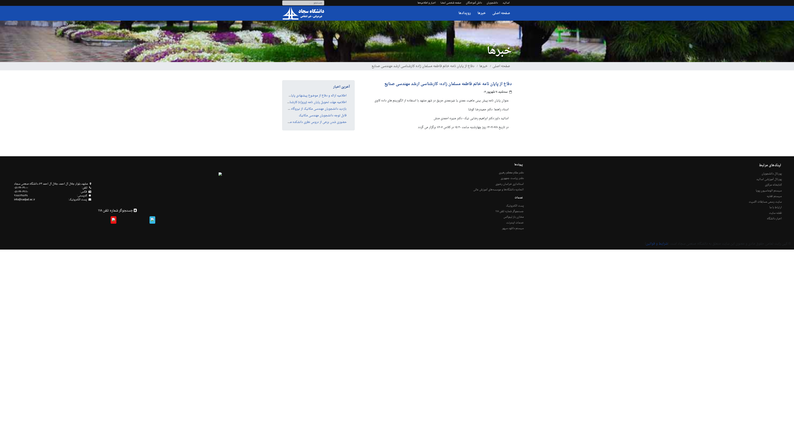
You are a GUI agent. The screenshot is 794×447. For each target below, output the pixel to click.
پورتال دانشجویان (772, 173)
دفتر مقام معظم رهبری (511, 172)
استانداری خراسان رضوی (509, 184)
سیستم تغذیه (774, 196)
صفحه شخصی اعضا (450, 3)
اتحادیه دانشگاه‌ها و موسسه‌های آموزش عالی (498, 189)
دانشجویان (492, 3)
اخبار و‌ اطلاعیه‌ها (426, 3)
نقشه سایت (775, 213)
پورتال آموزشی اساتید (769, 179)
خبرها (481, 13)
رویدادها (464, 13)
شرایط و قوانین (657, 244)
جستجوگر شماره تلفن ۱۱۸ (509, 211)
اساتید (506, 3)
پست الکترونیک (515, 205)
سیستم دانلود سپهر (513, 228)
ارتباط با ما (775, 207)
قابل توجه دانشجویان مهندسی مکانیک (323, 115)
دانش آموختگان (474, 3)
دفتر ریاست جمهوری (512, 178)
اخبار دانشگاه (774, 218)
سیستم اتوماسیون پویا (769, 190)
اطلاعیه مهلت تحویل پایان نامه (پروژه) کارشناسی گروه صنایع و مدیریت (302, 102)
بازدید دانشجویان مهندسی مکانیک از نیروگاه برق (316, 109)
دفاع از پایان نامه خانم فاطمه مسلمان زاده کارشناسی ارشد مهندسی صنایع (423, 66)
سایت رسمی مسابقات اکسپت (765, 201)
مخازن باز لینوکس (513, 217)
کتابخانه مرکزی (773, 185)
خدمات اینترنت (515, 222)
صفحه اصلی (501, 13)
